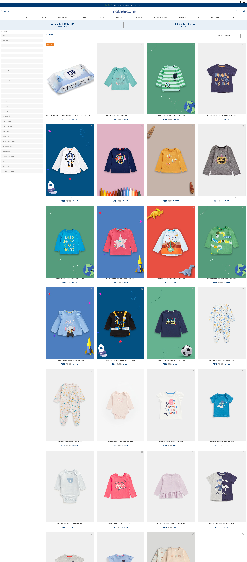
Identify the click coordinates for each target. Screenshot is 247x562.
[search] (232, 11)
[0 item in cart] (244, 11)
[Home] (14, 18)
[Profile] (236, 11)
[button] (91, 44)
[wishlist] (240, 11)
